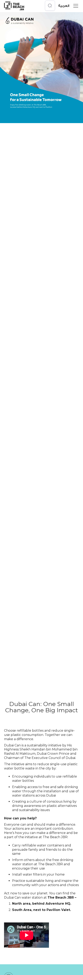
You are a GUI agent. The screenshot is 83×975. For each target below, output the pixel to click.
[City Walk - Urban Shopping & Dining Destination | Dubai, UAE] (14, 6)
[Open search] (50, 6)
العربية (63, 6)
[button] (75, 6)
